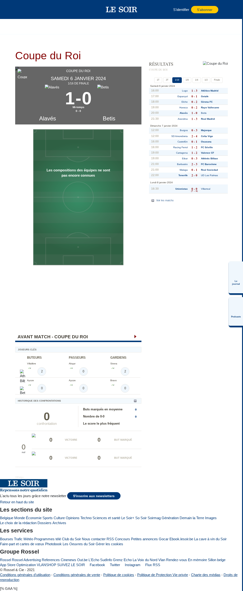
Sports (47, 518)
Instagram (132, 565)
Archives (59, 523)
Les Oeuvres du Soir (79, 544)
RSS (110, 539)
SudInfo (106, 560)
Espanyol (183, 96)
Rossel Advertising (26, 560)
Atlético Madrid (209, 90)
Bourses (6, 539)
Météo (28, 539)
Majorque (206, 130)
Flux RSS (152, 565)
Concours (122, 539)
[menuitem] (236, 277)
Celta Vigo (207, 136)
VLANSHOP (46, 565)
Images (211, 518)
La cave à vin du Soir (210, 539)
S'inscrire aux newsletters (94, 496)
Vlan (161, 560)
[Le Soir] (121, 9)
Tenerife (183, 175)
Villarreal (205, 189)
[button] (31, 9)
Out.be (82, 560)
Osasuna (206, 141)
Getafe (205, 96)
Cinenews (68, 560)
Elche (185, 102)
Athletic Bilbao (209, 158)
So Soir (141, 518)
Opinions (72, 518)
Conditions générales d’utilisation (25, 575)
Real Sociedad (209, 170)
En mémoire (197, 560)
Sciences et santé (106, 518)
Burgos (184, 130)
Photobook (53, 544)
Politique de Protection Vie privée (162, 575)
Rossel (5, 560)
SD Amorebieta (179, 136)
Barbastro (182, 164)
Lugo (185, 90)
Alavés (47, 118)
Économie (34, 518)
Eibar (185, 158)
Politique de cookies (118, 575)
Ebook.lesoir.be (181, 539)
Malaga (184, 170)
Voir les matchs (165, 200)
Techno (86, 518)
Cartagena (182, 152)
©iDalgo (19, 477)
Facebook (97, 565)
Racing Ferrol (180, 147)
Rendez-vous (176, 560)
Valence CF (207, 152)
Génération (170, 518)
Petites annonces (144, 539)
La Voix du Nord (145, 560)
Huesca (183, 107)
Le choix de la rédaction (18, 523)
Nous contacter (94, 539)
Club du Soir (71, 539)
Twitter (114, 565)
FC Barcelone (209, 164)
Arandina (183, 119)
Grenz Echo (122, 560)
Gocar (163, 539)
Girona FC (207, 102)
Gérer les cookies (109, 544)
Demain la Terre (192, 518)
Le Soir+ (127, 518)
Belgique (6, 518)
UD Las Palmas (209, 175)
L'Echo (94, 560)
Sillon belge (216, 560)
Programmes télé (47, 539)
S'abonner (204, 10)
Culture (59, 518)
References (51, 560)
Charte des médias (205, 575)
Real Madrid (208, 119)
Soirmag (154, 518)
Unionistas (181, 189)
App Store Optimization (18, 565)
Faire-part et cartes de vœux (22, 544)
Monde (19, 518)
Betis (109, 118)
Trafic (18, 539)
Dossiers (44, 523)
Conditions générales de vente (76, 575)
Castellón (183, 141)
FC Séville (207, 147)
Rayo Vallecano (210, 107)
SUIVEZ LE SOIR (71, 565)
